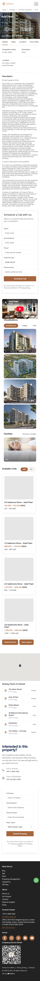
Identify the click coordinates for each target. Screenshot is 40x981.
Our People (6, 896)
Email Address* (9, 238)
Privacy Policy (25, 288)
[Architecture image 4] (20, 416)
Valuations (6, 882)
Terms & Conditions (10, 288)
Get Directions (8, 927)
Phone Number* (11, 813)
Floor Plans (34, 42)
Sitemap (32, 968)
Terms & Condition (8, 968)
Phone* (6, 248)
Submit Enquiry (20, 834)
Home (4, 10)
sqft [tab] (24, 469)
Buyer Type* (10, 822)
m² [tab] (31, 469)
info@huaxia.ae (9, 917)
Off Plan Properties (25, 10)
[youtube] (32, 938)
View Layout (26, 642)
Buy (3, 870)
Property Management (11, 879)
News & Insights (8, 902)
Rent (4, 876)
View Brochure (10, 642)
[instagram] (11, 938)
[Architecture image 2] (20, 366)
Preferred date (9, 258)
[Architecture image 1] (20, 341)
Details (5, 42)
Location (22, 42)
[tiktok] (25, 938)
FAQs (4, 905)
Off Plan (12, 10)
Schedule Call (20, 279)
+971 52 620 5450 (13, 779)
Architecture (11, 325)
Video (13, 42)
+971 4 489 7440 (12, 771)
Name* (6, 229)
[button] (36, 4)
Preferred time (9, 267)
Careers (5, 899)
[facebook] (4, 938)
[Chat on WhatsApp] (36, 880)
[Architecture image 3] (20, 391)
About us (5, 894)
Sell (3, 873)
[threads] (18, 938)
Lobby (24, 325)
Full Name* (10, 793)
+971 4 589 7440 (8, 914)
